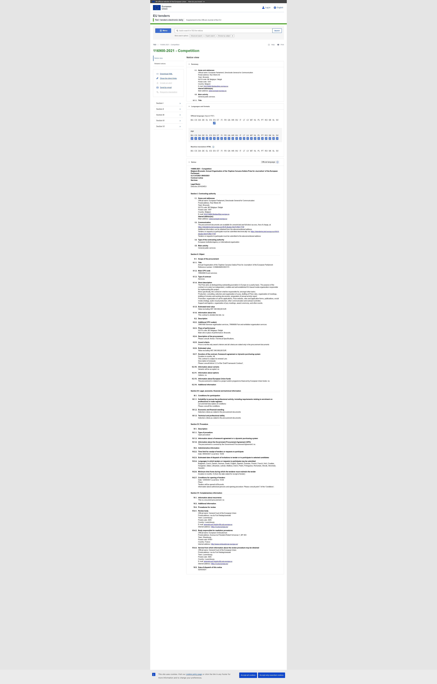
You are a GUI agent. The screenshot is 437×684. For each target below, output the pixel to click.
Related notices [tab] (160, 63)
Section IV (160, 121)
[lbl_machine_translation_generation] (213, 147)
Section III (160, 115)
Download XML (166, 74)
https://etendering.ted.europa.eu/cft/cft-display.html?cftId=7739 (221, 227)
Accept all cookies (248, 675)
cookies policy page (194, 674)
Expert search (210, 36)
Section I (159, 103)
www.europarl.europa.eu (217, 91)
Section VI (160, 126)
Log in (267, 8)
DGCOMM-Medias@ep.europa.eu (216, 86)
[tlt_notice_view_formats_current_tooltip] (277, 162)
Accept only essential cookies (271, 675)
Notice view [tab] (158, 58)
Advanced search (196, 36)
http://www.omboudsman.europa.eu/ (224, 544)
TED (154, 45)
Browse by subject (224, 36)
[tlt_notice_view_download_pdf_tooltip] (192, 138)
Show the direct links (168, 78)
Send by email (166, 88)
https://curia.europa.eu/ (219, 527)
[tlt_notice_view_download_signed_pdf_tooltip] (214, 123)
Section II (160, 109)
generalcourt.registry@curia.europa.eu (218, 524)
